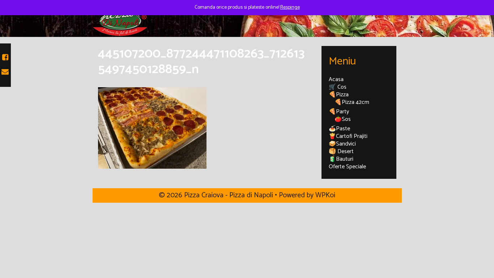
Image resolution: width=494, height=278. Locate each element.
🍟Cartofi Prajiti (348, 136)
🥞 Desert (341, 151)
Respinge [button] (290, 7)
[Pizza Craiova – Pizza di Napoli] (120, 20)
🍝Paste (339, 129)
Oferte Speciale (347, 167)
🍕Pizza (339, 95)
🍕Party (339, 112)
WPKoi (325, 195)
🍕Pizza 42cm (352, 102)
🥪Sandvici (342, 144)
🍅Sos (343, 119)
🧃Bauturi (341, 159)
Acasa (336, 79)
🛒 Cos (337, 87)
